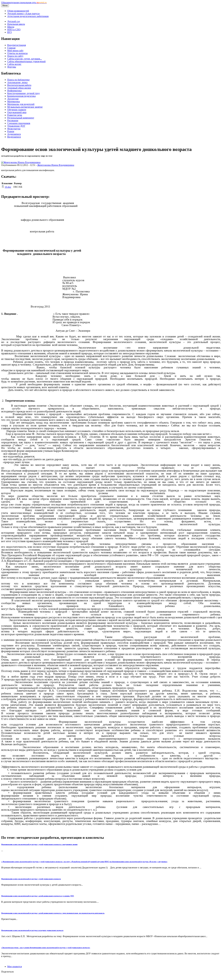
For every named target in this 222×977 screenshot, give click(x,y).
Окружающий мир (16, 112)
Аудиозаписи (14, 134)
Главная (11, 48)
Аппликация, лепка (17, 82)
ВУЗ (9, 32)
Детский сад (13, 21)
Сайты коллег (14, 64)
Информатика (14, 90)
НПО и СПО (14, 29)
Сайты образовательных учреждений (26, 61)
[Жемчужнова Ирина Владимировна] (20, 162)
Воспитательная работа (19, 85)
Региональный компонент (20, 117)
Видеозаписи (14, 137)
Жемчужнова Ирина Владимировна (55, 165)
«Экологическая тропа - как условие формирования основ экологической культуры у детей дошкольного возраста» (45, 947)
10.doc (8, 187)
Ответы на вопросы (17, 53)
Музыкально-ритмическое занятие (25, 107)
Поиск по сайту (15, 56)
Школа (10, 27)
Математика (13, 101)
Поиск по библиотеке (18, 79)
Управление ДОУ (16, 126)
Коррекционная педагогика (21, 96)
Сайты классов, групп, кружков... (24, 58)
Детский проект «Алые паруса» (23, 13)
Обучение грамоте (16, 109)
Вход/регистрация (16, 45)
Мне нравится (14, 966)
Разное (10, 131)
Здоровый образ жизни (19, 88)
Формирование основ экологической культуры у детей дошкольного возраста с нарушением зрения (39, 844)
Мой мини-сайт (15, 50)
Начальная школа (16, 24)
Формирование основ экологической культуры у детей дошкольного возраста (31, 879)
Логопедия (12, 98)
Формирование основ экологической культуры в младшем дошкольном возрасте (32, 930)
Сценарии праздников (18, 123)
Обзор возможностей (18, 11)
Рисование (12, 120)
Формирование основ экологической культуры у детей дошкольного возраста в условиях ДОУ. (37, 896)
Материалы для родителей (20, 104)
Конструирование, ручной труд (23, 93)
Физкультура (13, 128)
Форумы (11, 67)
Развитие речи (14, 115)
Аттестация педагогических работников (28, 16)
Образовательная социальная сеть (24, 2)
